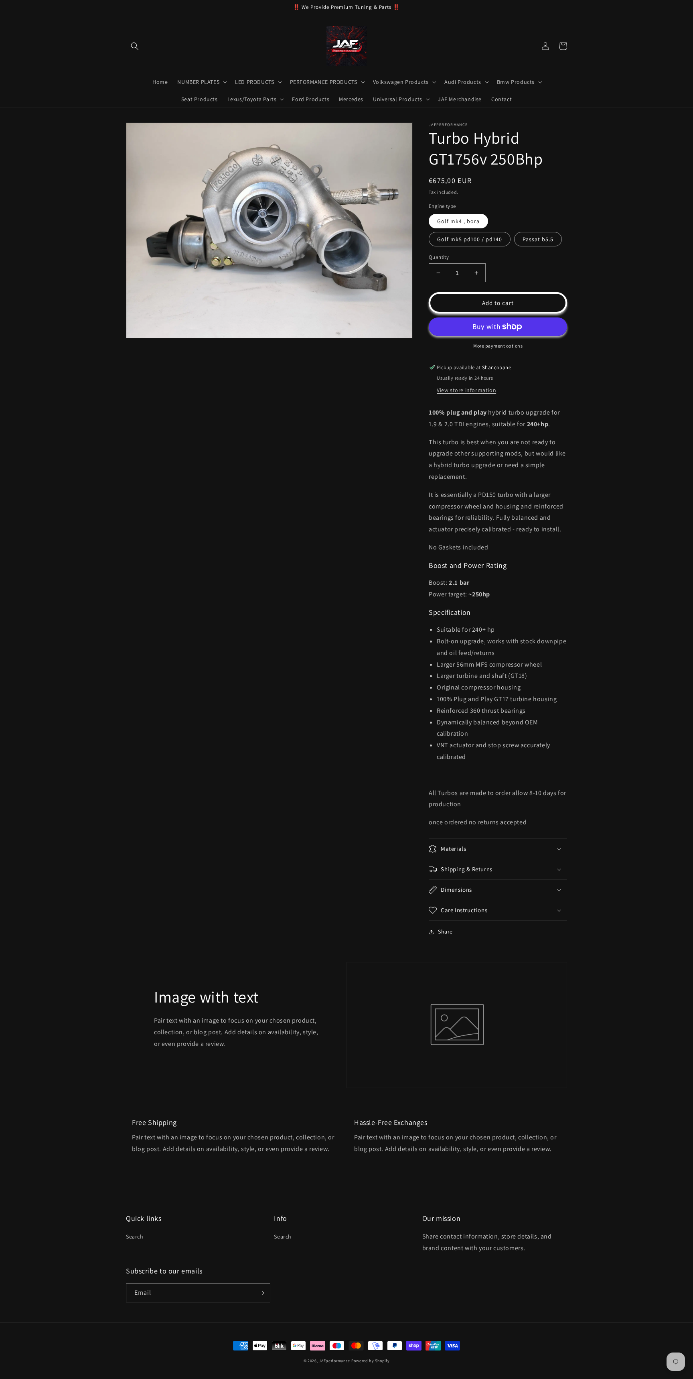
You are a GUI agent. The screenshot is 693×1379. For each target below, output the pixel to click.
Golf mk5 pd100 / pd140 (469, 239)
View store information (466, 390)
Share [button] (445, 931)
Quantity (439, 257)
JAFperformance (334, 1360)
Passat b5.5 (538, 239)
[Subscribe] (261, 1292)
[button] (135, 46)
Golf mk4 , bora (458, 221)
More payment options (498, 346)
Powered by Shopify (370, 1360)
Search (135, 1236)
